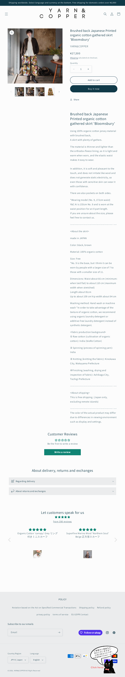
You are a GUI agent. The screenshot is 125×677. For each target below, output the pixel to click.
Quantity (74, 63)
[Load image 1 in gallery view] (19, 91)
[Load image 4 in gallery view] (50, 91)
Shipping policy (86, 607)
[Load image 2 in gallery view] (29, 91)
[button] (6, 14)
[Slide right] (59, 91)
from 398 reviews (62, 521)
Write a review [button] (62, 452)
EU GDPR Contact (79, 614)
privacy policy (43, 614)
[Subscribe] (59, 632)
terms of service (60, 614)
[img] (62, 517)
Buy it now (94, 88)
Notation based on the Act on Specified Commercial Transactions (44, 607)
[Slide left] (11, 91)
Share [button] (76, 99)
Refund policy (104, 607)
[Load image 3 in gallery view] (40, 91)
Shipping (74, 58)
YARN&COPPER (20, 671)
